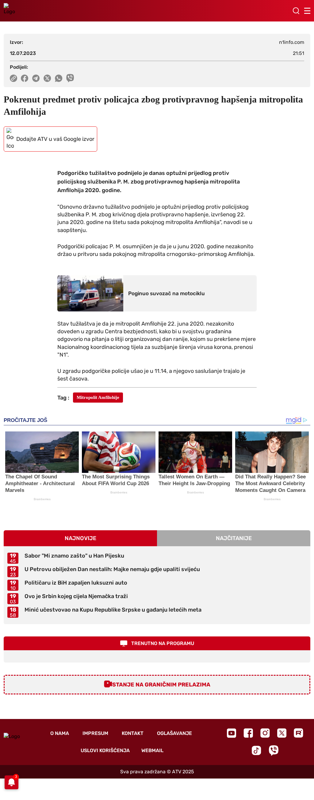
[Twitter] (281, 733)
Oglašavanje (174, 733)
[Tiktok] (256, 750)
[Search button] (296, 10)
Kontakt (133, 733)
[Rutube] (298, 733)
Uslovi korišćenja (105, 750)
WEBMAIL (152, 750)
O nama (59, 733)
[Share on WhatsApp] (59, 78)
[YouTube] (231, 733)
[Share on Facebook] (25, 78)
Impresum (95, 733)
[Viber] (273, 750)
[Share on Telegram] (36, 78)
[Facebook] (248, 733)
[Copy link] (13, 78)
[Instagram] (265, 733)
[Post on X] (47, 78)
